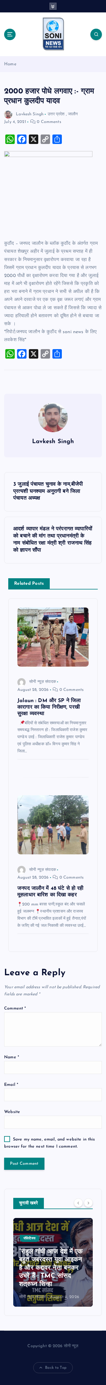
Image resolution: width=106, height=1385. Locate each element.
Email (11, 1085)
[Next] (88, 1202)
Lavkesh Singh (30, 114)
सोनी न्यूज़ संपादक (42, 682)
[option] (53, 1262)
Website (12, 1112)
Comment (15, 1008)
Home (10, 64)
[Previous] (78, 1202)
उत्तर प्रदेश (56, 114)
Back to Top (56, 1368)
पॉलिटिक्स (30, 1238)
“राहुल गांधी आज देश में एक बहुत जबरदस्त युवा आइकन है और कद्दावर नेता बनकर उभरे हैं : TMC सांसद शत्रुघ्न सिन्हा (51, 1268)
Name (11, 1057)
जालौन (73, 114)
